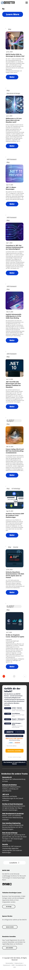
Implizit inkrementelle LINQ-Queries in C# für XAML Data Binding (13, 316)
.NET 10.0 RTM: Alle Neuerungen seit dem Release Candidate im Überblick (13, 384)
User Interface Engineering (11, 823)
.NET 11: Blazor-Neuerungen (11, 188)
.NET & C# (5, 794)
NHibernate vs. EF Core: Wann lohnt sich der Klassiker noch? (14, 120)
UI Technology (16, 488)
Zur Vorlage (8, 906)
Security (15, 547)
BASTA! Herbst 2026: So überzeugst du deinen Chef (15, 55)
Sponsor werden (10, 927)
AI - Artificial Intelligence (10, 420)
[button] (14, 862)
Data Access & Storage (13, 93)
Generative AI (7, 777)
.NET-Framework (11, 159)
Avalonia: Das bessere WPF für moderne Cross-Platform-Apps (15, 515)
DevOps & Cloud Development (12, 804)
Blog (9, 29)
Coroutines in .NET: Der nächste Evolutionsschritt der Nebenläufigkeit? (14, 247)
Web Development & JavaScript (13, 813)
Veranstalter (9, 963)
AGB (13, 965)
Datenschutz (18, 963)
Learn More (12, 14)
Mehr (12, 77)
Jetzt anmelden (9, 947)
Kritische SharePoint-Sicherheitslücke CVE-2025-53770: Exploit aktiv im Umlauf (15, 574)
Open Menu (26, 2)
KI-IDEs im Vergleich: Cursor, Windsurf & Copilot (15, 636)
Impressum (6, 965)
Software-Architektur (9, 785)
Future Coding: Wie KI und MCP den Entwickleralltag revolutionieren (15, 451)
